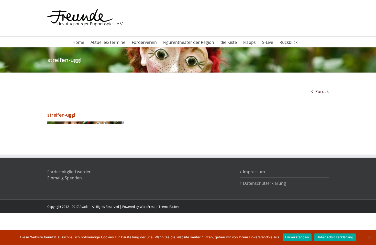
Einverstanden (297, 237)
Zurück (322, 91)
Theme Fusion (169, 207)
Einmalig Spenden (64, 178)
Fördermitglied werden (69, 172)
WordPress (147, 207)
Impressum (254, 172)
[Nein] (369, 237)
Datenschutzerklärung (264, 183)
